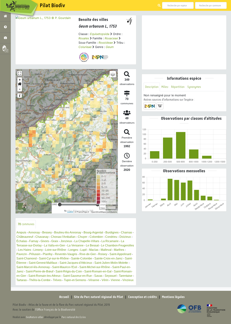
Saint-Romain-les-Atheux (44, 275)
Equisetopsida (99, 34)
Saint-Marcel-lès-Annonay (33, 267)
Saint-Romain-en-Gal (98, 271)
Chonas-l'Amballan (63, 236)
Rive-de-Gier (87, 254)
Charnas (126, 232)
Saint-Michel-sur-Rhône (94, 267)
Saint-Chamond (26, 258)
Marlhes (119, 249)
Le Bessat (92, 245)
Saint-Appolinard (120, 254)
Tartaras (21, 280)
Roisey (102, 254)
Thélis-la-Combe (40, 280)
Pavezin (21, 254)
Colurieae (85, 47)
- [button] (20, 89)
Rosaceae (111, 38)
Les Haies (24, 249)
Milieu (164, 87)
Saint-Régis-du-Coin (69, 271)
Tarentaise (125, 275)
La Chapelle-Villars (86, 241)
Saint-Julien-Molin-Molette (111, 262)
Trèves (57, 280)
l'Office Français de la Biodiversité (55, 309)
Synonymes (194, 87)
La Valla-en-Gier (54, 245)
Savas (98, 275)
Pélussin (34, 254)
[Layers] (113, 74)
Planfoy (48, 254)
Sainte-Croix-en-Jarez (108, 258)
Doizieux (125, 236)
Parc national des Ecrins (74, 317)
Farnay (33, 241)
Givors (45, 241)
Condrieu (111, 236)
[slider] (60, 204)
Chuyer (82, 236)
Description (151, 87)
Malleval (106, 249)
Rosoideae (106, 42)
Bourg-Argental (93, 232)
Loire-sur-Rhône (55, 249)
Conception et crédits (142, 297)
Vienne (115, 280)
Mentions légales (173, 297)
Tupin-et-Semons (75, 280)
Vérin (105, 280)
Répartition (177, 87)
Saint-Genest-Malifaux (43, 262)
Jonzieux (66, 241)
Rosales (84, 38)
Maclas (93, 249)
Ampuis (21, 232)
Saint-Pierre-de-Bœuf (39, 271)
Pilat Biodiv (52, 5)
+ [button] (20, 80)
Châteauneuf (24, 236)
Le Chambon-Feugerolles (117, 245)
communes (26, 224)
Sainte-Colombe (81, 258)
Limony (38, 249)
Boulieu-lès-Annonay (67, 232)
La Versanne (75, 245)
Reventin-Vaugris (66, 254)
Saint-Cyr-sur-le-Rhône (54, 258)
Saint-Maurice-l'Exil (64, 267)
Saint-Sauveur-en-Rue (77, 275)
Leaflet (70, 211)
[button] (19, 84)
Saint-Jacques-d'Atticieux (76, 262)
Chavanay (42, 236)
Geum (110, 47)
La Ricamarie (110, 241)
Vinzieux (128, 280)
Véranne (93, 280)
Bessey (47, 232)
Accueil (64, 297)
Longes (73, 249)
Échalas (21, 241)
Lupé (83, 249)
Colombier (96, 236)
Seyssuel (111, 275)
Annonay (34, 232)
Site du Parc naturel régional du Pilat (98, 297)
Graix (54, 241)
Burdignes (112, 232)
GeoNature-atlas (34, 317)
